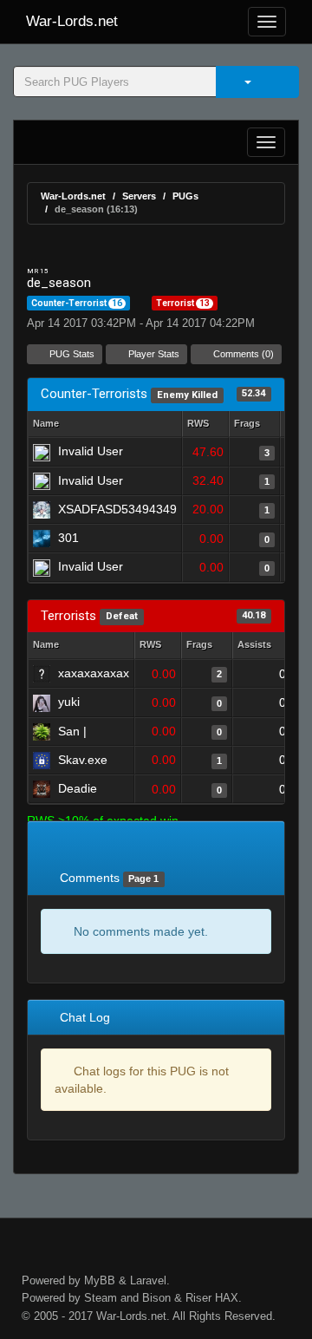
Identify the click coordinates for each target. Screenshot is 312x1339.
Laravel (148, 1280)
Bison (156, 1297)
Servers (139, 196)
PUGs (185, 196)
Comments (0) (242, 354)
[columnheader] (205, 424)
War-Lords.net (72, 21)
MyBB (99, 1280)
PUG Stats (70, 354)
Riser (198, 1297)
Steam (100, 1297)
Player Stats (152, 354)
